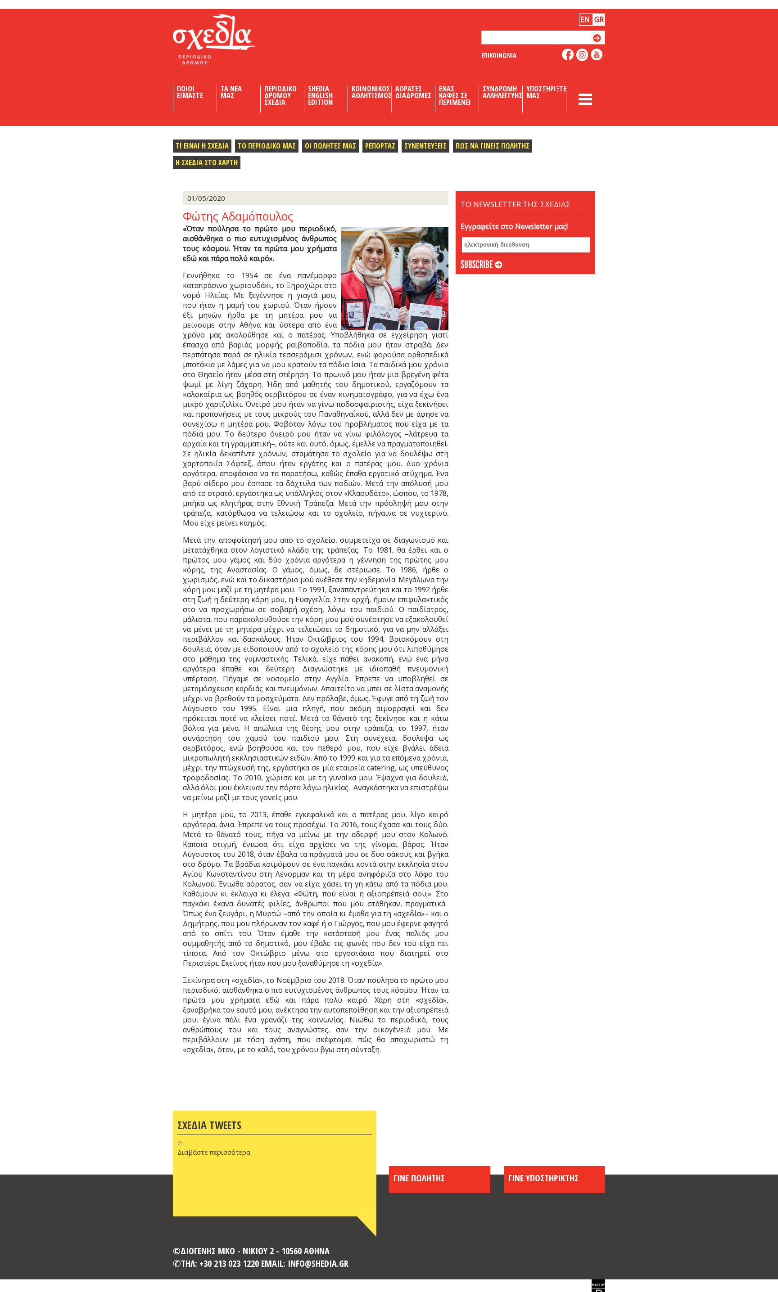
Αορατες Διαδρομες (413, 92)
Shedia (229, 39)
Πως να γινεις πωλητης (492, 145)
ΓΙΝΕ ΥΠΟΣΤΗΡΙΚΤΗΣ (543, 1177)
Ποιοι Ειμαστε (190, 92)
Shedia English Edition (320, 95)
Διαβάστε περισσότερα (213, 1152)
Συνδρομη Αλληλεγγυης (502, 92)
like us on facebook (568, 54)
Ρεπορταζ (380, 145)
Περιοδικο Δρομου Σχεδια (280, 95)
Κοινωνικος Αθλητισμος (372, 92)
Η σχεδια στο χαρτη (207, 162)
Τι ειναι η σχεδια (202, 145)
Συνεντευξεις (425, 145)
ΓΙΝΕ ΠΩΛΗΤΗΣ (419, 1177)
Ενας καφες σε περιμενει (455, 95)
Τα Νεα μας (231, 92)
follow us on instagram (582, 55)
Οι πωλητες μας (330, 145)
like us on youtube (597, 54)
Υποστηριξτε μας (546, 92)
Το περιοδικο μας (267, 145)
